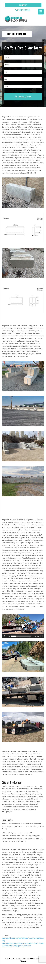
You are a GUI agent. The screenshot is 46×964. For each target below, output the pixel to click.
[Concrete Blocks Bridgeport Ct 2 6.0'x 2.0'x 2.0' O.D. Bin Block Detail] (23, 242)
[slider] (21, 636)
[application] (23, 626)
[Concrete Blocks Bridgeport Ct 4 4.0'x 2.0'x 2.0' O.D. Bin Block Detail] (23, 312)
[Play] (4, 636)
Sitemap (23, 961)
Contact (23, 5)
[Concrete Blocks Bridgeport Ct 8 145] (23, 496)
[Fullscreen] (41, 636)
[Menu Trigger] (41, 11)
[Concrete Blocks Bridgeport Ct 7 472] (23, 461)
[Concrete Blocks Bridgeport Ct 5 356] (23, 390)
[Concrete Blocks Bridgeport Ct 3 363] (23, 277)
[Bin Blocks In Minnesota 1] (23, 671)
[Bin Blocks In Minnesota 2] (23, 706)
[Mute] (38, 636)
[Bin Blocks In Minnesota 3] (23, 741)
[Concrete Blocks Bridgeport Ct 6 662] (23, 426)
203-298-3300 (23, 10)
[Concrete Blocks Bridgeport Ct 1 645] (23, 207)
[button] (23, 626)
